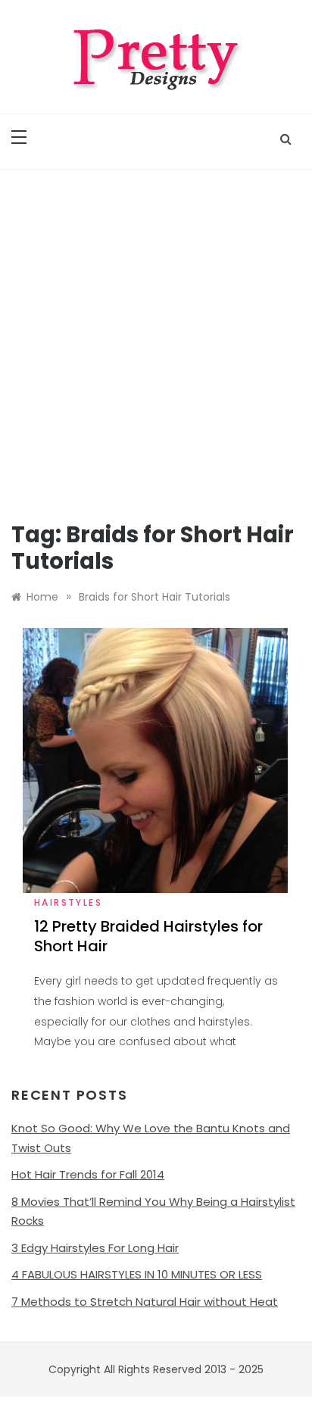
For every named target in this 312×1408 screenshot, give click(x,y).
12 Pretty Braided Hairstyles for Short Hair (148, 936)
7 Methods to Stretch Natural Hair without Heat (144, 1302)
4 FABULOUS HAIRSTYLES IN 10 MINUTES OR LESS (136, 1274)
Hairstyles (68, 902)
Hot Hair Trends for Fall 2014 (87, 1174)
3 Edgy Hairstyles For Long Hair (95, 1248)
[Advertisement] (156, 333)
